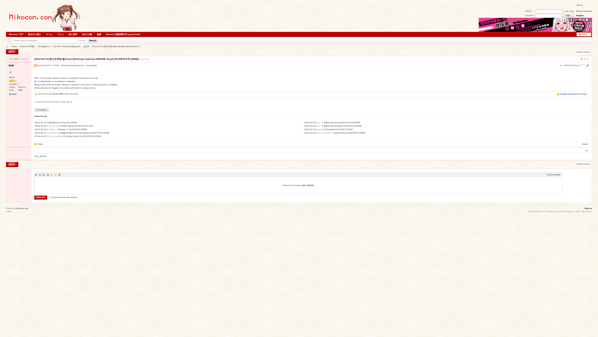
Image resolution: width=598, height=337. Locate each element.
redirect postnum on (571, 65)
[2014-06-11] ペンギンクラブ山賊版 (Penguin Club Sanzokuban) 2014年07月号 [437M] (72, 133)
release (63, 102)
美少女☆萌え (34, 34)
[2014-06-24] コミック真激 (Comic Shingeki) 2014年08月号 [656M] (333, 126)
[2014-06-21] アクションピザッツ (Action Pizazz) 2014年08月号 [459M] (335, 133)
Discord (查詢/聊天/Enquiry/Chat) (123, 34)
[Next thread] (587, 59)
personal (41, 102)
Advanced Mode (554, 175)
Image (43, 174)
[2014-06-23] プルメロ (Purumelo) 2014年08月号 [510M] (329, 129)
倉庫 (99, 34)
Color (39, 174)
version (49, 102)
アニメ (60, 34)
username (528, 11)
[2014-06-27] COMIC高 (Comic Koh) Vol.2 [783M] (56, 123)
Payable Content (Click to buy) (573, 94)
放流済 (86, 46)
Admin (12, 77)
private (56, 102)
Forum (14, 46)
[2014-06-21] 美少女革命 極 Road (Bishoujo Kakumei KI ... (116, 46)
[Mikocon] (43, 30)
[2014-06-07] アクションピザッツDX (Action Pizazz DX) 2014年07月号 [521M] (68, 136)
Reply (40, 144)
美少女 (70, 102)
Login (303, 185)
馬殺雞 (11, 65)
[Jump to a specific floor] (587, 65)
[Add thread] (12, 51)
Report (585, 144)
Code (55, 174)
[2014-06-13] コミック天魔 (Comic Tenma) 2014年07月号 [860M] (332, 123)
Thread (81, 40)
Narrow (580, 5)
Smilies (59, 174)
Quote (51, 174)
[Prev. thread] (584, 59)
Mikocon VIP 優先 (27, 46)
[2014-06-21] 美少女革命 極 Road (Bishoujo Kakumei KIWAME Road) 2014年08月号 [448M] (86, 59)
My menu (583, 34)
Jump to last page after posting (64, 197)
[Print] (581, 59)
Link (47, 174)
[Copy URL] (144, 59)
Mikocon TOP (16, 34)
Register (580, 16)
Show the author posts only (72, 65)
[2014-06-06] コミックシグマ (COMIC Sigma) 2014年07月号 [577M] (64, 126)
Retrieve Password (584, 11)
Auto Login (569, 11)
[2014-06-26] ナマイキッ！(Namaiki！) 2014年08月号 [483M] (61, 129)
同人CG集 (87, 34)
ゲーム (49, 34)
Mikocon (7, 46)
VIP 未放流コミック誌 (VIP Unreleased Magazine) (59, 46)
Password (529, 16)
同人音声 (73, 34)
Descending (91, 65)
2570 (20, 90)
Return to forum (583, 52)
